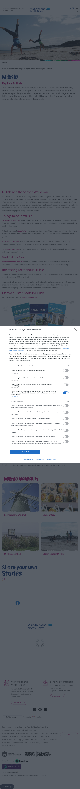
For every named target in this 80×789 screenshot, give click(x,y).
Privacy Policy (51, 459)
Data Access (40, 459)
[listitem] (40, 366)
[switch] (66, 370)
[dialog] (40, 394)
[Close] (76, 330)
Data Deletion (28, 459)
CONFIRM (25, 452)
